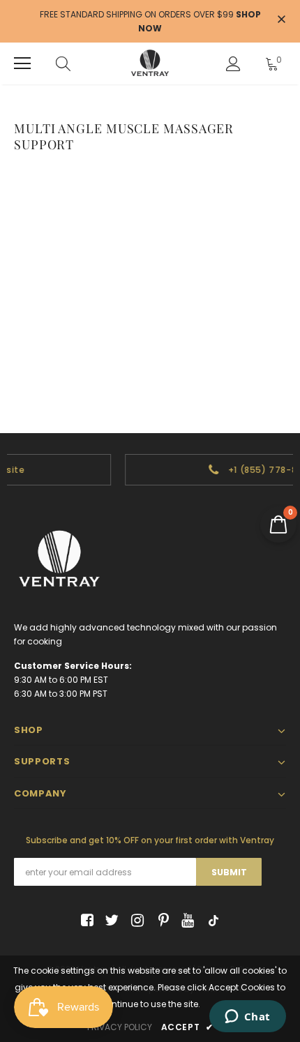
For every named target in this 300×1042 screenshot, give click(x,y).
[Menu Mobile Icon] (22, 63)
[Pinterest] (160, 921)
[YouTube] (185, 921)
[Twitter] (110, 921)
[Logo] (150, 63)
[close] (281, 20)
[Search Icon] (63, 63)
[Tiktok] (210, 921)
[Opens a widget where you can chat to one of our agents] (247, 1017)
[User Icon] (233, 63)
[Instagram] (135, 921)
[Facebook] (84, 921)
